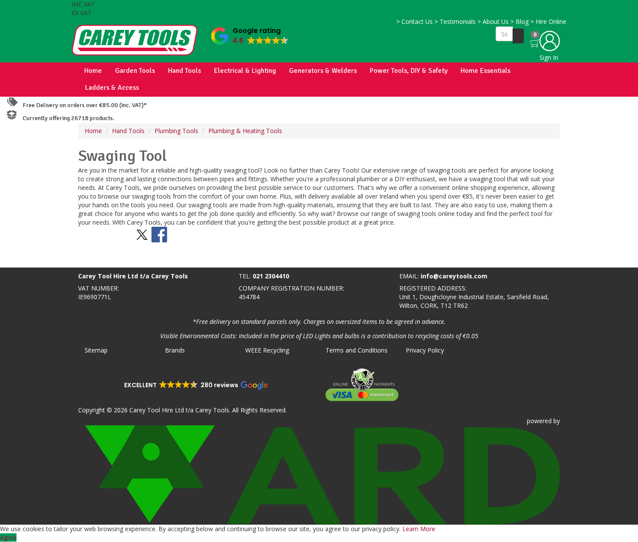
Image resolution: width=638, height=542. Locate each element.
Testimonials (455, 21)
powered (539, 421)
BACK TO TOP (23, 259)
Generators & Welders (323, 70)
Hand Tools (184, 70)
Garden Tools (135, 70)
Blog (519, 21)
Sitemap (96, 350)
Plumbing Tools (176, 131)
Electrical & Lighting (245, 70)
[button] (250, 34)
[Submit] (518, 36)
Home (93, 70)
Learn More (418, 529)
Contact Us (414, 21)
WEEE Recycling (267, 350)
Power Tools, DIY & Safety (408, 70)
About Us (493, 21)
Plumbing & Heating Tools (245, 131)
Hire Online (548, 21)
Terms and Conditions (357, 350)
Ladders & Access (112, 87)
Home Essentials (485, 70)
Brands (175, 350)
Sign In (548, 57)
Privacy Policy (425, 350)
